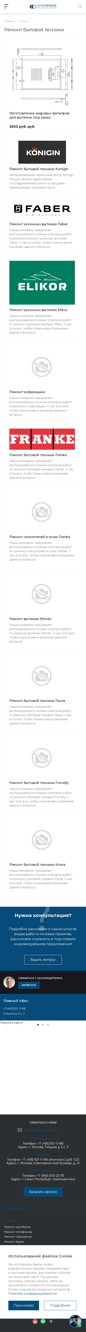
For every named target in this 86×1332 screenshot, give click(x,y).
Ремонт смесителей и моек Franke (39, 537)
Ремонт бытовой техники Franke (38, 455)
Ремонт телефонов (18, 1231)
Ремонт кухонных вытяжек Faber (38, 224)
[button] (38, 1025)
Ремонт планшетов (18, 1236)
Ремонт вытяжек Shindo (30, 619)
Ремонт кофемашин (27, 392)
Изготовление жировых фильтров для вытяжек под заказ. (39, 115)
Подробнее (60, 1305)
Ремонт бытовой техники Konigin (38, 169)
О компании (14, 1209)
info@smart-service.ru (43, 1130)
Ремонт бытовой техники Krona (37, 865)
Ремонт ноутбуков (17, 1226)
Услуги (10, 1221)
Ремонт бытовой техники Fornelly (39, 783)
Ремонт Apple (14, 1241)
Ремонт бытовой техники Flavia (37, 701)
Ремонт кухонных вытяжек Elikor (38, 310)
